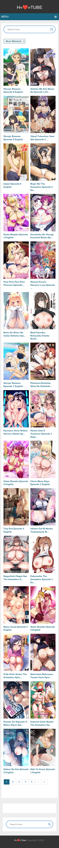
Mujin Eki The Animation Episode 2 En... (41, 187)
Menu (5, 16)
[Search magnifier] (52, 29)
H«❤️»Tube (29, 7)
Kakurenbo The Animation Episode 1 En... (41, 579)
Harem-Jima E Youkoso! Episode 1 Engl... (41, 433)
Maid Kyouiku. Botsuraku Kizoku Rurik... (40, 335)
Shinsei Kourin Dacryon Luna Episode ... (42, 285)
